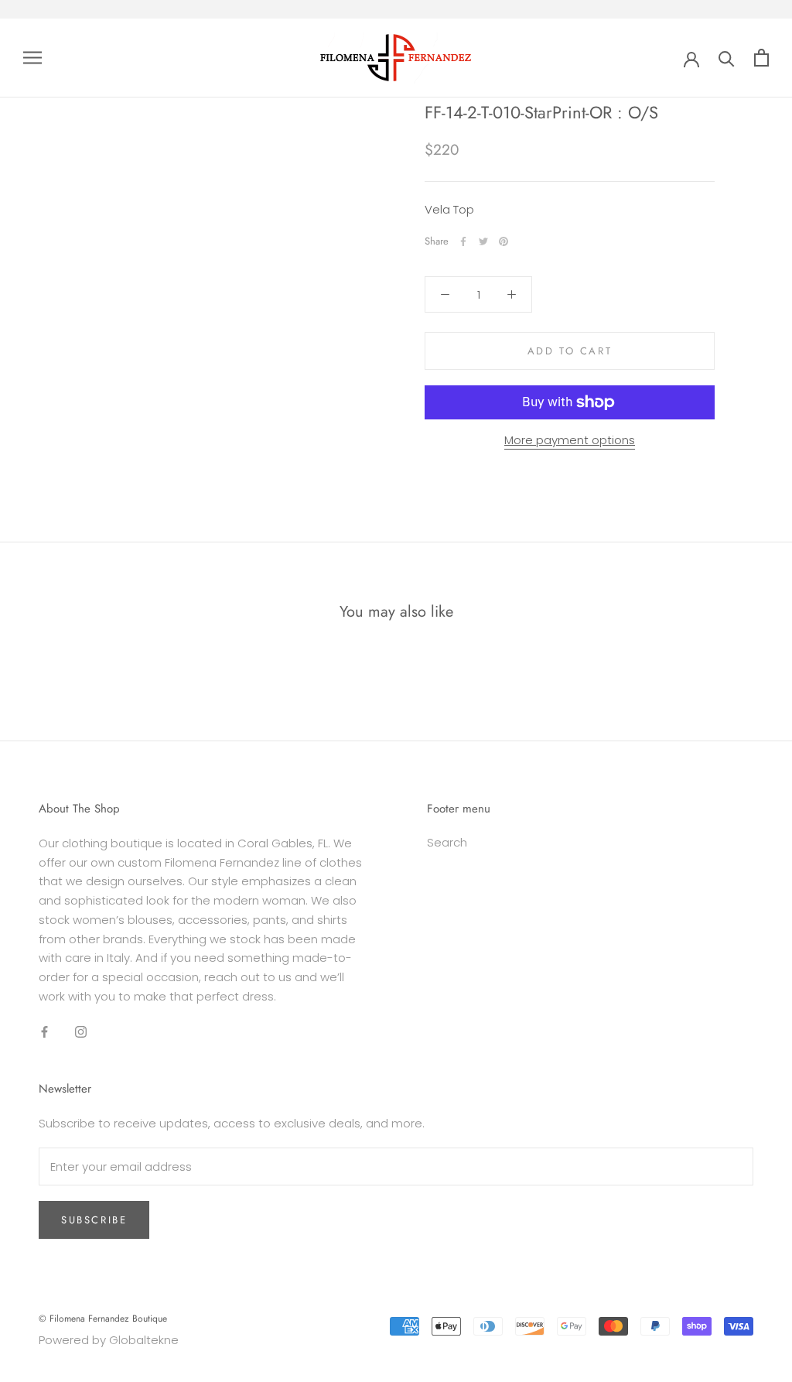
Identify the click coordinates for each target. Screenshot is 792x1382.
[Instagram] (81, 1032)
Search (447, 842)
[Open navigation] (32, 57)
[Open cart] (761, 58)
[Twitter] (483, 241)
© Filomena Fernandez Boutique (103, 1319)
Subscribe (94, 1220)
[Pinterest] (503, 241)
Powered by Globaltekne (109, 1340)
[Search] (727, 58)
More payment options (569, 440)
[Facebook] (463, 241)
